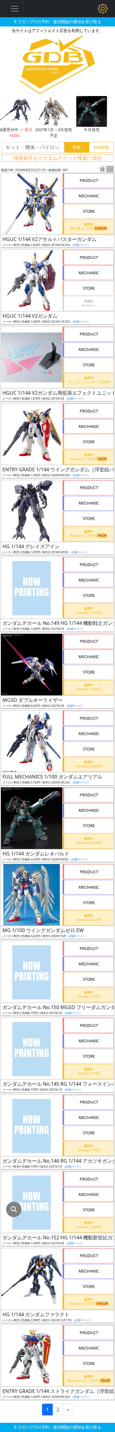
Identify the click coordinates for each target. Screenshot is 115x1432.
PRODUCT (89, 180)
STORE (89, 211)
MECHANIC (89, 196)
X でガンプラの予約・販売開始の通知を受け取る (57, 21)
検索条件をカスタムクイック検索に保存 (57, 158)
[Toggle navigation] (14, 8)
